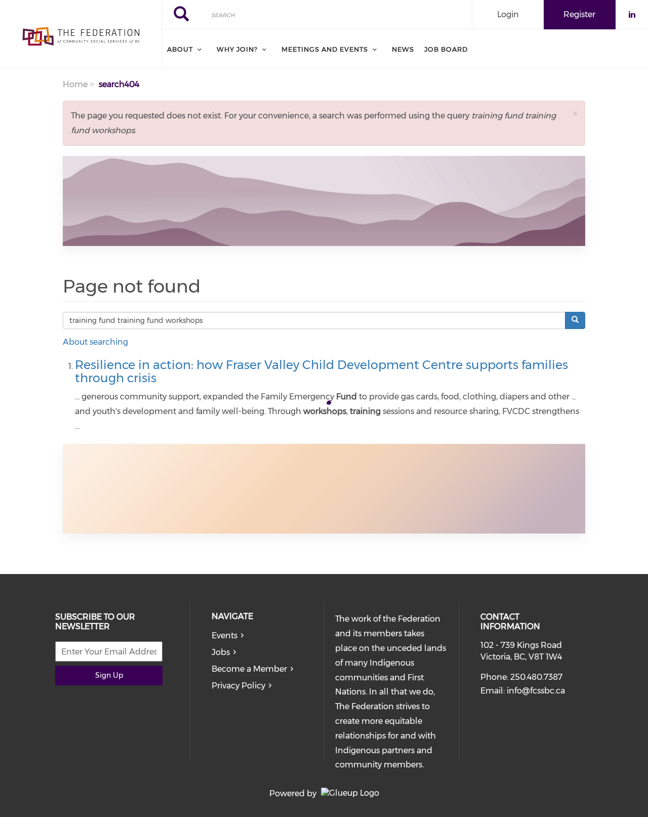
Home (75, 84)
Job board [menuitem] (446, 49)
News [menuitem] (403, 49)
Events (224, 635)
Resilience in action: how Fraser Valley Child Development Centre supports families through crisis (321, 371)
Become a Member (249, 669)
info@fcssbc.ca (536, 691)
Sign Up (109, 675)
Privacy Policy (238, 685)
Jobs (221, 652)
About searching (95, 342)
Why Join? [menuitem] (237, 49)
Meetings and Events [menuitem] (324, 49)
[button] (575, 113)
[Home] (81, 34)
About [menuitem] (180, 49)
